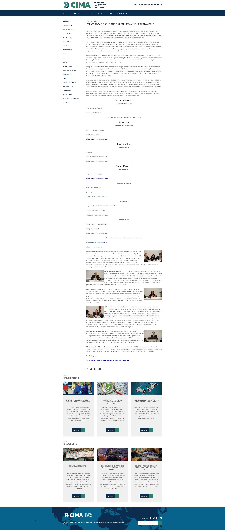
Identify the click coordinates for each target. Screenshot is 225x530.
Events (90, 13)
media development (70, 82)
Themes (101, 13)
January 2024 (67, 25)
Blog (110, 13)
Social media (67, 94)
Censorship (67, 90)
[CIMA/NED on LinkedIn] (157, 4)
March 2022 (67, 41)
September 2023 (68, 29)
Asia (64, 58)
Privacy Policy (144, 518)
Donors (66, 62)
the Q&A (97, 242)
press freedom (68, 86)
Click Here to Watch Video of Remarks (97, 139)
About (65, 13)
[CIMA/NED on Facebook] (149, 518)
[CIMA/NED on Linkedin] (156, 518)
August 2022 (67, 37)
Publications (78, 13)
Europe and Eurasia (69, 70)
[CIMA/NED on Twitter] (153, 518)
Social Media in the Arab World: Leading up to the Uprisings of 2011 (107, 360)
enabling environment (71, 98)
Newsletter (122, 13)
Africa (65, 54)
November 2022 (68, 33)
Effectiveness (67, 66)
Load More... (67, 46)
